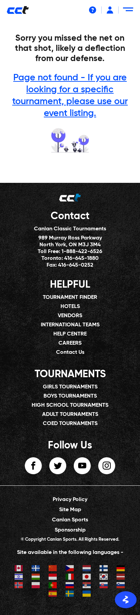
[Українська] (86, 594)
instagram (106, 465)
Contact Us (70, 352)
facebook (33, 465)
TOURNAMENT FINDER (70, 297)
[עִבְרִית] (19, 577)
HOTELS (70, 306)
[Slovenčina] (103, 586)
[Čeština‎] (70, 569)
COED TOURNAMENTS (70, 423)
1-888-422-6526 (82, 251)
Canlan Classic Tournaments (70, 229)
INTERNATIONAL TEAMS (70, 325)
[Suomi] (103, 569)
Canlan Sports (70, 520)
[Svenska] (70, 594)
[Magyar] (36, 577)
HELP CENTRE (70, 334)
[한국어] (103, 577)
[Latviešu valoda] (120, 577)
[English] (19, 569)
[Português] (53, 586)
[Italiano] (70, 577)
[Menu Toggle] (129, 12)
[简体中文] (53, 569)
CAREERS (70, 343)
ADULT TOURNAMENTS (70, 414)
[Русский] (70, 586)
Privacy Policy (70, 499)
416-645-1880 (81, 258)
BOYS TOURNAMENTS (70, 396)
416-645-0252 (75, 265)
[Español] (53, 594)
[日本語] (86, 577)
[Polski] (36, 586)
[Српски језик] (86, 586)
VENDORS (70, 316)
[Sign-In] (110, 10)
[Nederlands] (86, 569)
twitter (57, 465)
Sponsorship (70, 530)
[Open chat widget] (126, 599)
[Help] (92, 10)
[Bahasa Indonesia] (53, 577)
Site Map (70, 510)
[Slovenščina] (120, 586)
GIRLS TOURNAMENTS (70, 387)
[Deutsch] (120, 569)
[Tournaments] (70, 140)
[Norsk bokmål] (19, 586)
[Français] (36, 569)
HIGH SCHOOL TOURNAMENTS (70, 405)
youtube (82, 465)
